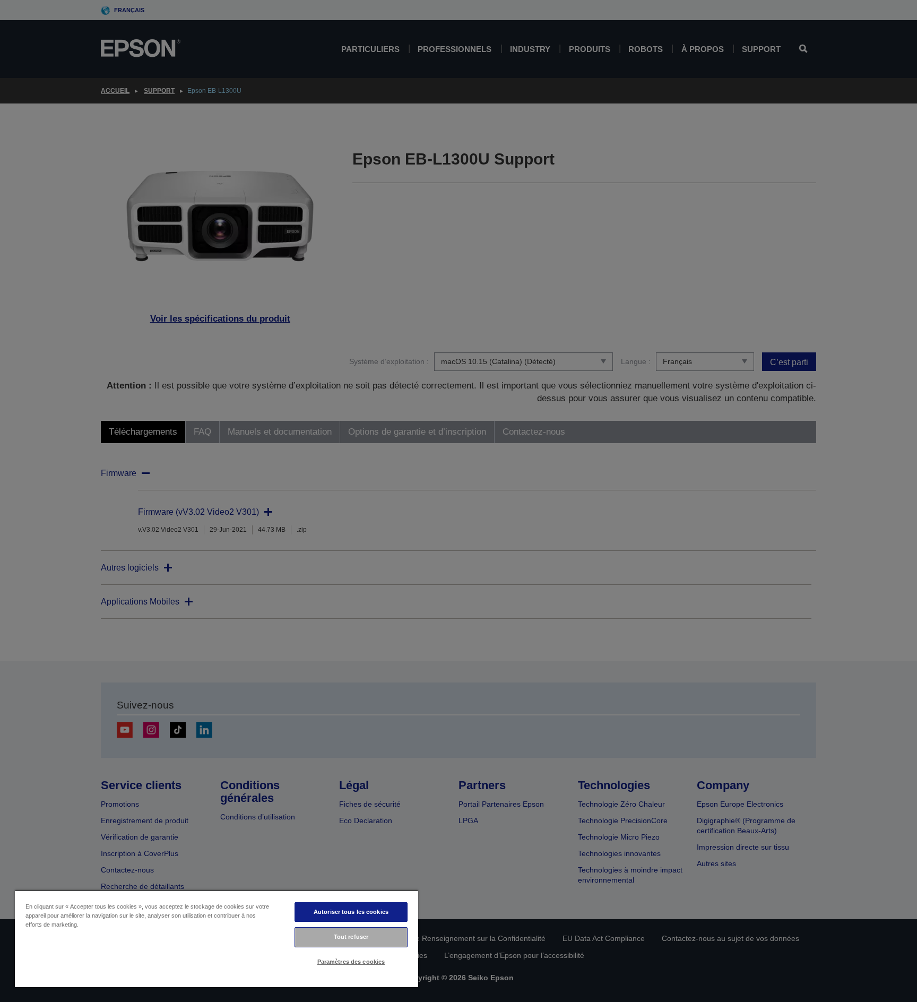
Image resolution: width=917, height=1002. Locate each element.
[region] (216, 938)
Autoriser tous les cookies (351, 912)
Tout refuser (351, 937)
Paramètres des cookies (351, 961)
